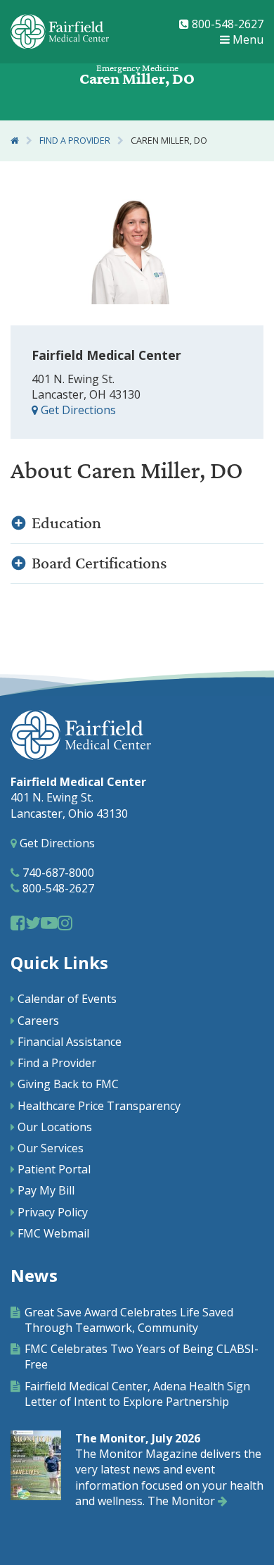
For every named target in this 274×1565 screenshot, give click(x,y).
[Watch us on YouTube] (49, 922)
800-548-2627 (226, 24)
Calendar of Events (67, 998)
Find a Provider (74, 140)
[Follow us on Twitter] (33, 922)
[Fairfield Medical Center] (60, 31)
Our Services (51, 1148)
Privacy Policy (53, 1212)
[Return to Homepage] (15, 140)
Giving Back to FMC (68, 1084)
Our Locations (55, 1127)
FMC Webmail (53, 1233)
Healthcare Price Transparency (99, 1106)
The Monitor (183, 1501)
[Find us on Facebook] (18, 922)
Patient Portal (54, 1169)
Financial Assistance (70, 1041)
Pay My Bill (46, 1190)
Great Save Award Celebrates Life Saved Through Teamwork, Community (129, 1319)
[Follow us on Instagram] (65, 922)
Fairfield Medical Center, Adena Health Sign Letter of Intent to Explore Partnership (137, 1393)
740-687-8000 (57, 872)
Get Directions (77, 410)
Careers (38, 1020)
